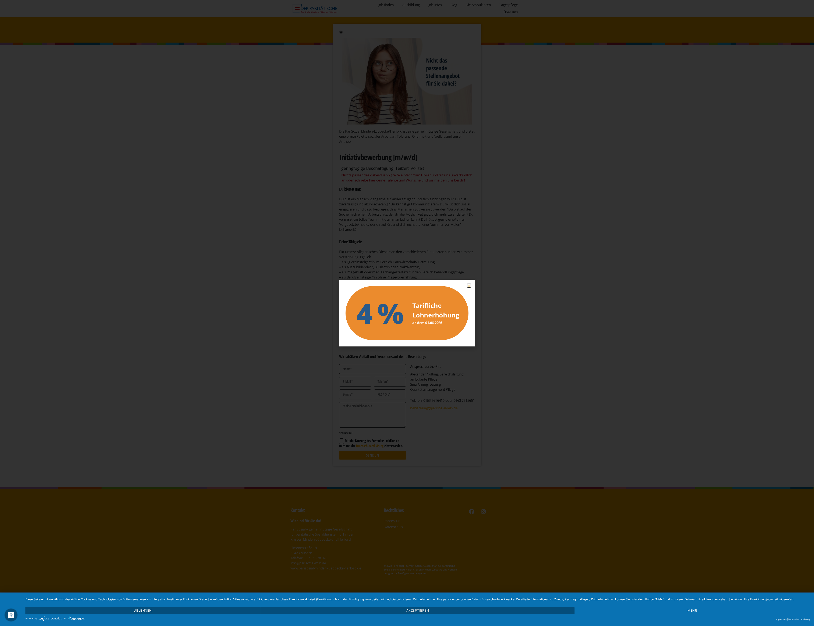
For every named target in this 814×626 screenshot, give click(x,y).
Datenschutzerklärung (799, 619)
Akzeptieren (417, 610)
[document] (407, 313)
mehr (692, 610)
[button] (469, 285)
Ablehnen (143, 610)
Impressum (781, 619)
